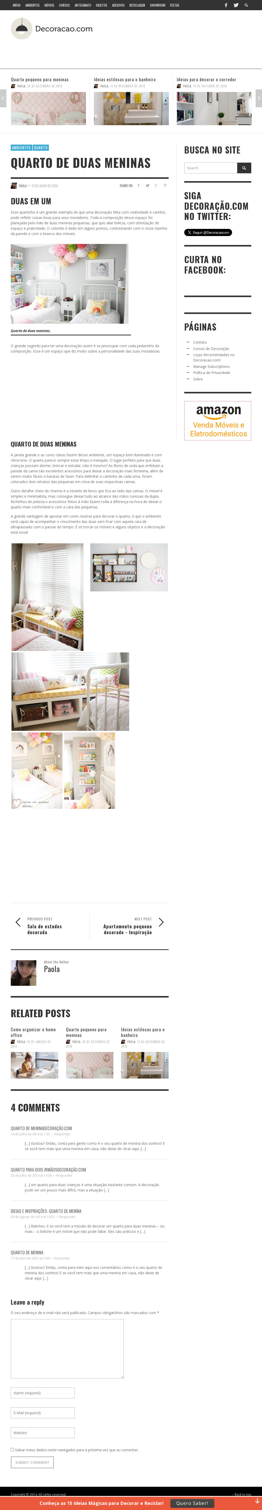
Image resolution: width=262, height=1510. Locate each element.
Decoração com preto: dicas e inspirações (205, 82)
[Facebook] (226, 5)
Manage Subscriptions (211, 366)
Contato (200, 342)
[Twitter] (236, 5)
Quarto (41, 147)
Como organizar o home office (33, 1032)
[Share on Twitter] (147, 185)
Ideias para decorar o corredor (124, 79)
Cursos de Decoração (211, 348)
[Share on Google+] (156, 185)
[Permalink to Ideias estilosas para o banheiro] (48, 108)
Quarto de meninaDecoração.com (41, 1128)
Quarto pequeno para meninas (86, 1032)
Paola (21, 86)
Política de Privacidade (211, 372)
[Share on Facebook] (138, 185)
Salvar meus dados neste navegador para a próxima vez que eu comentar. (76, 1449)
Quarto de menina (27, 1252)
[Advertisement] (124, 52)
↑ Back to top (241, 1494)
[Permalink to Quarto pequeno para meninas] (90, 1065)
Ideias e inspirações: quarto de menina (46, 1211)
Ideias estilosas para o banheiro (42, 79)
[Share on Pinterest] (165, 185)
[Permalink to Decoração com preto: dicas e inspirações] (214, 111)
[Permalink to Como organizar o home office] (34, 1065)
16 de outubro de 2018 (127, 86)
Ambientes (21, 147)
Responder (62, 1134)
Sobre (198, 379)
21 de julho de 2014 (45, 185)
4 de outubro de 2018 (209, 92)
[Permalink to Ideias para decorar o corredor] (131, 108)
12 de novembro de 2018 (44, 86)
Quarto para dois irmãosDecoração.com (48, 1169)
